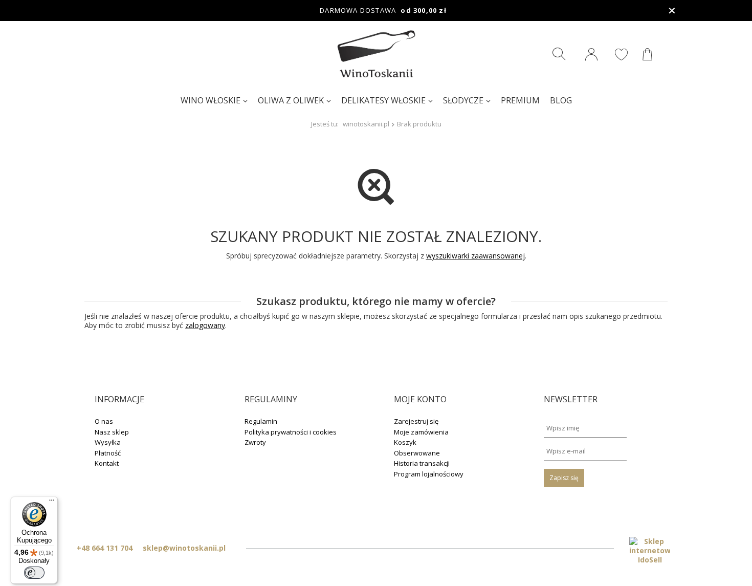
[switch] (34, 573)
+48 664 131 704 (104, 548)
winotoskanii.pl (366, 123)
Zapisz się (564, 477)
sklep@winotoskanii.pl (184, 548)
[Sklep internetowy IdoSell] (649, 551)
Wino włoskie (210, 100)
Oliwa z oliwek (291, 100)
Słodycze (463, 100)
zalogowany (205, 325)
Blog (561, 100)
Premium (520, 100)
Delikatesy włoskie (383, 100)
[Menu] (52, 502)
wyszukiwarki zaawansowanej (475, 256)
